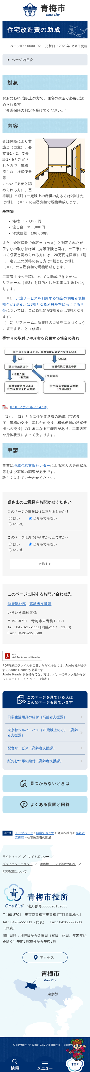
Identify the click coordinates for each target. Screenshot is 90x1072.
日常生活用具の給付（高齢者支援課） (37, 717)
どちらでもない (45, 518)
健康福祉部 (17, 604)
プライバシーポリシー (17, 864)
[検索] (15, 1064)
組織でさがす (45, 833)
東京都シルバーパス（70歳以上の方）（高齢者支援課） (43, 732)
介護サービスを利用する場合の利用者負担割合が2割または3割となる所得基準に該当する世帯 (44, 304)
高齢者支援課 (41, 604)
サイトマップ (11, 856)
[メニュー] (45, 1064)
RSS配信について (14, 871)
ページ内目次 (23, 60)
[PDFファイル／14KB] (29, 407)
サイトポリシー (38, 856)
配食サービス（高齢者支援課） (32, 748)
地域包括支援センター (32, 465)
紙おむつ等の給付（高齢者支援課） (36, 761)
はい (16, 518)
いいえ (18, 524)
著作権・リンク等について (58, 864)
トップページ (24, 833)
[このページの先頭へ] (75, 1064)
